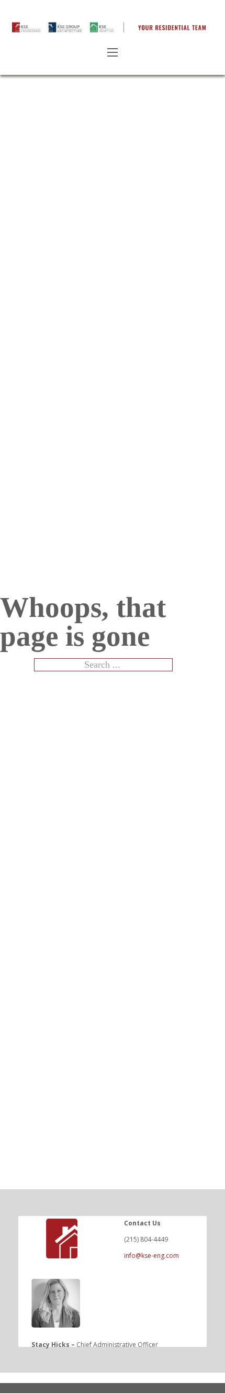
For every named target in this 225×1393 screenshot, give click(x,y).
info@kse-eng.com (151, 1255)
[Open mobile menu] (112, 52)
